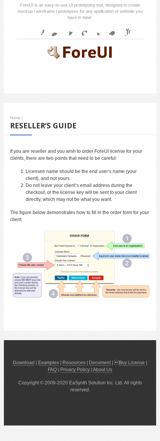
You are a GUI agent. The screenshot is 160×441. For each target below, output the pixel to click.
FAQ (52, 369)
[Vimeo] (110, 30)
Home (15, 118)
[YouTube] (124, 30)
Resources (74, 362)
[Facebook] (38, 30)
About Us (102, 369)
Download (24, 362)
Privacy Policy (75, 369)
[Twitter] (95, 30)
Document (100, 362)
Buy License (132, 362)
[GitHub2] (67, 30)
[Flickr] (52, 30)
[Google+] (81, 30)
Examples (48, 362)
